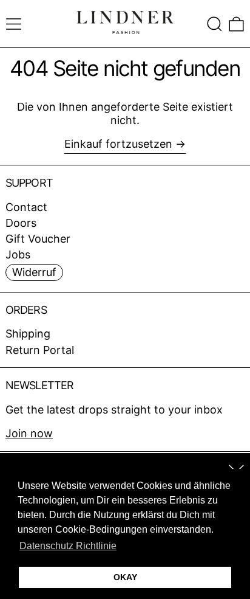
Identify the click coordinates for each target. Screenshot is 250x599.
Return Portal (39, 350)
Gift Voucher (37, 238)
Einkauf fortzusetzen (118, 143)
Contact (26, 207)
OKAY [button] (125, 577)
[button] (214, 24)
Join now (29, 433)
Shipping (27, 333)
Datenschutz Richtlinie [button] (68, 546)
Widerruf (34, 272)
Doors (20, 222)
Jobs (17, 254)
